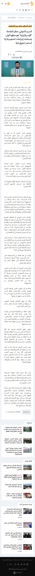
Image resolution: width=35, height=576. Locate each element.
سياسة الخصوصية (7, 560)
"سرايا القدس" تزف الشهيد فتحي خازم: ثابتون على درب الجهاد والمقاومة (13, 535)
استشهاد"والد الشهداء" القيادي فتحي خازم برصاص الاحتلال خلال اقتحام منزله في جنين (12, 512)
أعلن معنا (17, 560)
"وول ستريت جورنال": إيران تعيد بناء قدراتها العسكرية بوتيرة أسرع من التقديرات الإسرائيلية (13, 451)
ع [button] (10, 54)
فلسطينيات (21, 17)
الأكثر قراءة (28, 461)
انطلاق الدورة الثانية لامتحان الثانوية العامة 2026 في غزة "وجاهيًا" (13, 477)
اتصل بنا (24, 560)
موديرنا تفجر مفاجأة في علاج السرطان (13, 524)
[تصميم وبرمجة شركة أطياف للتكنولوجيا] (17, 572)
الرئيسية (29, 17)
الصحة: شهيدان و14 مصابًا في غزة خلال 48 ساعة (13, 485)
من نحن (30, 560)
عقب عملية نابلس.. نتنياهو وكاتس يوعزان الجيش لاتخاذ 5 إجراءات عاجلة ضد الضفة (13, 441)
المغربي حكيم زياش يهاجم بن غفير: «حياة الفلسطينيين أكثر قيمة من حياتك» (12, 547)
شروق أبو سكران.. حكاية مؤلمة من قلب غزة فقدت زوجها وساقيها (14, 495)
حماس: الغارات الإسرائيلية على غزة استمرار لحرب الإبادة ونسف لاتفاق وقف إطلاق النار (13, 430)
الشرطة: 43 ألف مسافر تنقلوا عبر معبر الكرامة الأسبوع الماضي (12, 467)
